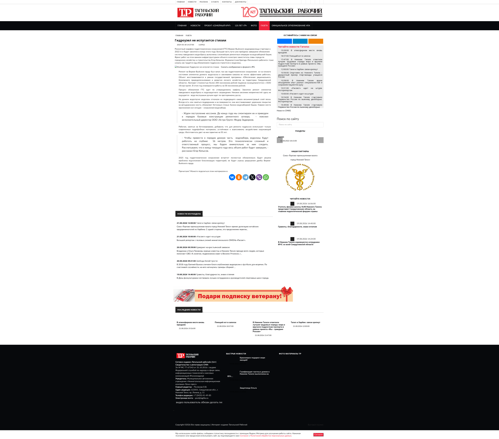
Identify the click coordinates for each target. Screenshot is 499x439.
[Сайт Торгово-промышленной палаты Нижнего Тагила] (300, 177)
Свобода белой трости (207, 261)
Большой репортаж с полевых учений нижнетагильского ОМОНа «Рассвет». (211, 240)
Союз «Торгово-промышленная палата (300, 156)
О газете (215, 2)
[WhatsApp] (266, 177)
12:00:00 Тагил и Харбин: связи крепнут (299, 69)
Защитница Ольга (248, 388)
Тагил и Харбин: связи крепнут (210, 223)
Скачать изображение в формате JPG (238, 67)
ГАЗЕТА (264, 26)
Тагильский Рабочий (238, 425)
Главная (181, 2)
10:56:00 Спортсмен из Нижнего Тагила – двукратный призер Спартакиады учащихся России (300, 74)
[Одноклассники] (321, 2)
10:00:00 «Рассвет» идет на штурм (297, 93)
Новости (192, 2)
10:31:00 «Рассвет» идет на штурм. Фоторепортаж (300, 89)
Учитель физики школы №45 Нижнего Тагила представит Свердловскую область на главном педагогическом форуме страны (300, 209)
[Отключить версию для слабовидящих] (308, 2)
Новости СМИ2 (284, 111)
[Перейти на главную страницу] (197, 13)
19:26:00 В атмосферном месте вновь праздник (300, 51)
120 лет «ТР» (241, 26)
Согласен (318, 435)
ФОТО (254, 26)
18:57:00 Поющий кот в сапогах (295, 56)
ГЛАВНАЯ (182, 26)
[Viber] (259, 177)
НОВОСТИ (195, 26)
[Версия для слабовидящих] (303, 2)
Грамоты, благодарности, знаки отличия (215, 274)
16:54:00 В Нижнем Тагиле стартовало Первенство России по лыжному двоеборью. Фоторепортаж (300, 99)
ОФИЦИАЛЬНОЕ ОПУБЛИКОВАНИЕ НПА (291, 26)
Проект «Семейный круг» (217, 26)
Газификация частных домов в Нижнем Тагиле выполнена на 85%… (248, 374)
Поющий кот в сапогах (225, 322)
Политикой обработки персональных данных (270, 436)
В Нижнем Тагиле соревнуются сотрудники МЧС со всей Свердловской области (299, 243)
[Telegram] (317, 2)
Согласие (244, 436)
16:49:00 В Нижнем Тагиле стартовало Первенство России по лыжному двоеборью (300, 105)
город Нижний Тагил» (300, 160)
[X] (252, 177)
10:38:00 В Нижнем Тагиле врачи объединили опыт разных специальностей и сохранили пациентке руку (300, 82)
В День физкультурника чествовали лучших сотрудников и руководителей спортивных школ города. (223, 278)
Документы (240, 2)
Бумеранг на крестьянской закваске (213, 247)
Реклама (204, 2)
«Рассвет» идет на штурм (208, 236)
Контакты (227, 2)
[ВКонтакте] (312, 2)
